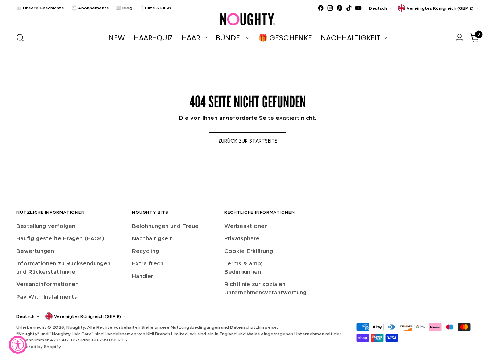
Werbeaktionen (246, 225)
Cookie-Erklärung (248, 251)
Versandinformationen (47, 284)
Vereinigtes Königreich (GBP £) (440, 8)
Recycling (145, 251)
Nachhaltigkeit (152, 238)
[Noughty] (247, 19)
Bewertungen (35, 251)
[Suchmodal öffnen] (20, 37)
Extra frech (147, 263)
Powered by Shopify (38, 346)
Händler (142, 276)
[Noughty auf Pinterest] (339, 8)
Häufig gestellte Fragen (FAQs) (60, 238)
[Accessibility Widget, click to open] (18, 345)
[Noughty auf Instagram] (330, 8)
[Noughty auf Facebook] (320, 8)
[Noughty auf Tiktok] (349, 8)
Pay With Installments (46, 296)
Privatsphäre (241, 238)
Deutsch (378, 8)
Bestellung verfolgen (45, 225)
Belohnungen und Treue (165, 225)
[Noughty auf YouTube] (358, 8)
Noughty (75, 327)
